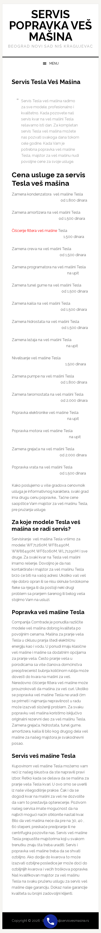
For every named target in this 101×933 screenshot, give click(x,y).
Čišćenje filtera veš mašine (34, 230)
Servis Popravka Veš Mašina (50, 25)
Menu (54, 63)
